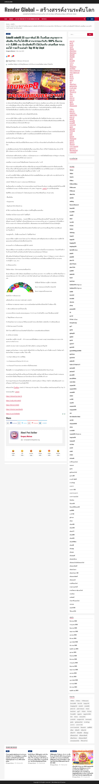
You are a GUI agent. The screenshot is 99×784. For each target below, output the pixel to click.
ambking (72, 201)
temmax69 (72, 441)
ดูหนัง (71, 134)
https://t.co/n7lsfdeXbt (13, 413)
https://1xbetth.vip (75, 70)
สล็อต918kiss (73, 542)
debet (71, 219)
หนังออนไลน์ (73, 138)
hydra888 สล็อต (74, 250)
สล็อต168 (72, 524)
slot (71, 82)
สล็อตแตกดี (72, 580)
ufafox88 (72, 458)
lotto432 (72, 295)
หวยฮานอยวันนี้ (74, 587)
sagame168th (73, 115)
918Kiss (78, 701)
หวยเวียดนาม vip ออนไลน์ (76, 590)
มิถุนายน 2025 (73, 666)
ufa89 (71, 451)
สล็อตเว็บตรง (73, 51)
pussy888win (73, 378)
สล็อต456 (72, 528)
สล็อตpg (72, 548)
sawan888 (72, 392)
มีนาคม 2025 (73, 676)
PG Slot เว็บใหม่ (73, 319)
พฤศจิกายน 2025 (74, 649)
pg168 (71, 43)
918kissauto (73, 187)
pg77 (71, 326)
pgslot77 (72, 142)
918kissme (72, 191)
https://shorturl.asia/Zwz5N (14, 409)
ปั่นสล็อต (72, 500)
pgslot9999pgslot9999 (75, 351)
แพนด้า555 (72, 608)
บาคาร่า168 (73, 125)
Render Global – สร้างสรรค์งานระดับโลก (49, 9)
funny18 (72, 236)
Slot (71, 717)
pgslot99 (72, 347)
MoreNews (55, 782)
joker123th (72, 267)
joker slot (72, 90)
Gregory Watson (10, 51)
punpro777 (73, 148)
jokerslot (72, 100)
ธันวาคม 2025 (73, 645)
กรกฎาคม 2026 (74, 624)
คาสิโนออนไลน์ (74, 462)
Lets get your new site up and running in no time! (27, 19)
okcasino (72, 302)
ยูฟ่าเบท (72, 517)
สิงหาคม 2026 (73, 621)
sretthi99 (72, 430)
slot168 (71, 420)
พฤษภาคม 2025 (74, 669)
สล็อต (71, 94)
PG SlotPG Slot (73, 323)
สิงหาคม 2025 (73, 659)
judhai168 (72, 274)
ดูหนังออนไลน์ (73, 86)
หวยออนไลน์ (73, 152)
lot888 (71, 292)
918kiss (72, 109)
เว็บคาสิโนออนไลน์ (74, 601)
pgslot (71, 58)
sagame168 (72, 385)
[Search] (84, 19)
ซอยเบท (72, 465)
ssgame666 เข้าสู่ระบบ (75, 434)
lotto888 (72, 298)
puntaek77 (72, 371)
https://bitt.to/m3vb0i (12, 405)
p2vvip (71, 305)
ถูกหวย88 (72, 476)
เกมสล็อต (72, 594)
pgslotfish (72, 357)
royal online (72, 382)
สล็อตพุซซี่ (72, 555)
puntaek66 (72, 368)
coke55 (8, 33)
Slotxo (76, 717)
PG (70, 312)
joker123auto (73, 264)
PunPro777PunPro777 (75, 364)
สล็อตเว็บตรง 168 (74, 573)
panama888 (72, 309)
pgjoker (71, 337)
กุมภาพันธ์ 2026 (74, 642)
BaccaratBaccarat (74, 205)
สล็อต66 (72, 49)
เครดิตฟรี (72, 597)
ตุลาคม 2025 (73, 652)
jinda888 (72, 257)
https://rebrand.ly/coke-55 (14, 396)
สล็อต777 (72, 531)
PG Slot (89, 711)
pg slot (71, 76)
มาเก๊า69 (72, 514)
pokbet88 (72, 361)
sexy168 (72, 403)
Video (92, 19)
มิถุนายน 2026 (73, 628)
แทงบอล (72, 604)
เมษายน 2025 (73, 673)
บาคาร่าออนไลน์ (74, 146)
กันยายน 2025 (73, 656)
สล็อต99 (72, 545)
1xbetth (71, 177)
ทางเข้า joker (73, 88)
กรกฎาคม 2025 (74, 663)
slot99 (71, 47)
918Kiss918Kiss (73, 184)
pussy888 (72, 60)
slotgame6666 (73, 423)
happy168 (72, 239)
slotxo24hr (82, 717)
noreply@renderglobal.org (32, 440)
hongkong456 (73, 246)
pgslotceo (72, 354)
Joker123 (72, 709)
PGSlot (84, 711)
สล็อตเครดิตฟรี (73, 566)
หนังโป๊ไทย (72, 68)
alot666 (72, 198)
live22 (71, 132)
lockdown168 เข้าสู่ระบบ (76, 285)
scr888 (71, 399)
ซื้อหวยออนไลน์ (74, 150)
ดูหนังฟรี (72, 119)
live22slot (72, 281)
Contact (11, 19)
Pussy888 (73, 714)
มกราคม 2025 (73, 683)
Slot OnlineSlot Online (75, 416)
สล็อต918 (72, 538)
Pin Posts (44, 19)
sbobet (71, 396)
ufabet (71, 455)
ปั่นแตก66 (72, 144)
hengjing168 (73, 243)
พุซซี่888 (72, 510)
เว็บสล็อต (16, 387)
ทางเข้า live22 (73, 479)
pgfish (71, 330)
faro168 (72, 222)
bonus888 (72, 208)
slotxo (71, 64)
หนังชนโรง (72, 113)
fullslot (71, 229)
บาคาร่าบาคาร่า (74, 493)
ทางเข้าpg (72, 482)
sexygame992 (73, 410)
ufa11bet (72, 444)
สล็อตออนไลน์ (73, 106)
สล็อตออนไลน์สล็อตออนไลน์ (77, 562)
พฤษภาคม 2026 (74, 631)
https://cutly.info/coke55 (13, 400)
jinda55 (72, 45)
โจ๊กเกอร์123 (73, 92)
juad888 (72, 271)
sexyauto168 (73, 406)
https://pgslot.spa (74, 72)
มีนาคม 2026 (73, 638)
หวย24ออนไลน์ (73, 583)
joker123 (72, 41)
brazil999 (72, 212)
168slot (71, 170)
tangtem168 (73, 437)
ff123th (71, 226)
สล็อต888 (72, 55)
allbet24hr (72, 194)
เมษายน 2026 (73, 635)
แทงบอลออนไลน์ (74, 741)
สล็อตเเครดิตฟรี (74, 576)
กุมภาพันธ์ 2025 (74, 680)
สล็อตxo (72, 104)
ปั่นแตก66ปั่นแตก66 (75, 507)
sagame (79, 714)
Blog (6, 19)
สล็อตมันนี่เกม (73, 559)
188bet (71, 173)
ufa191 (71, 448)
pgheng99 (72, 129)
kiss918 (72, 78)
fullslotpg (72, 130)
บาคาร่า (72, 62)
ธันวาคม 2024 (73, 687)
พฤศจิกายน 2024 (74, 690)
